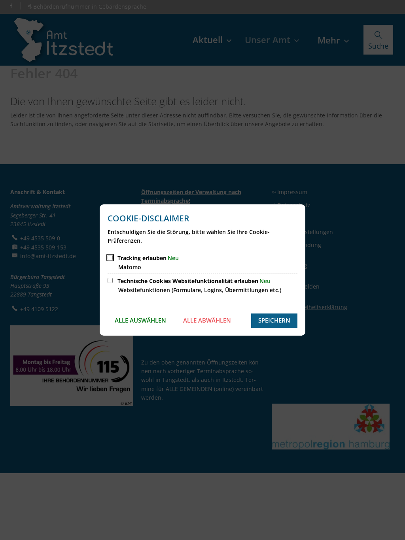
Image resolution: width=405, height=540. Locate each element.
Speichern (274, 320)
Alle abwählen (207, 320)
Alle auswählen (140, 320)
